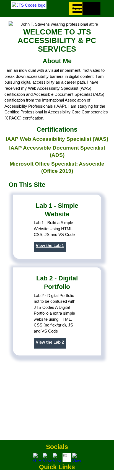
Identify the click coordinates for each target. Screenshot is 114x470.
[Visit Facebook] (47, 457)
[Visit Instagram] (57, 457)
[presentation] (76, 8)
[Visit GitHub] (37, 457)
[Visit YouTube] (67, 457)
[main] (57, 228)
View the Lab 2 (50, 342)
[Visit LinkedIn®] (76, 457)
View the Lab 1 (50, 245)
